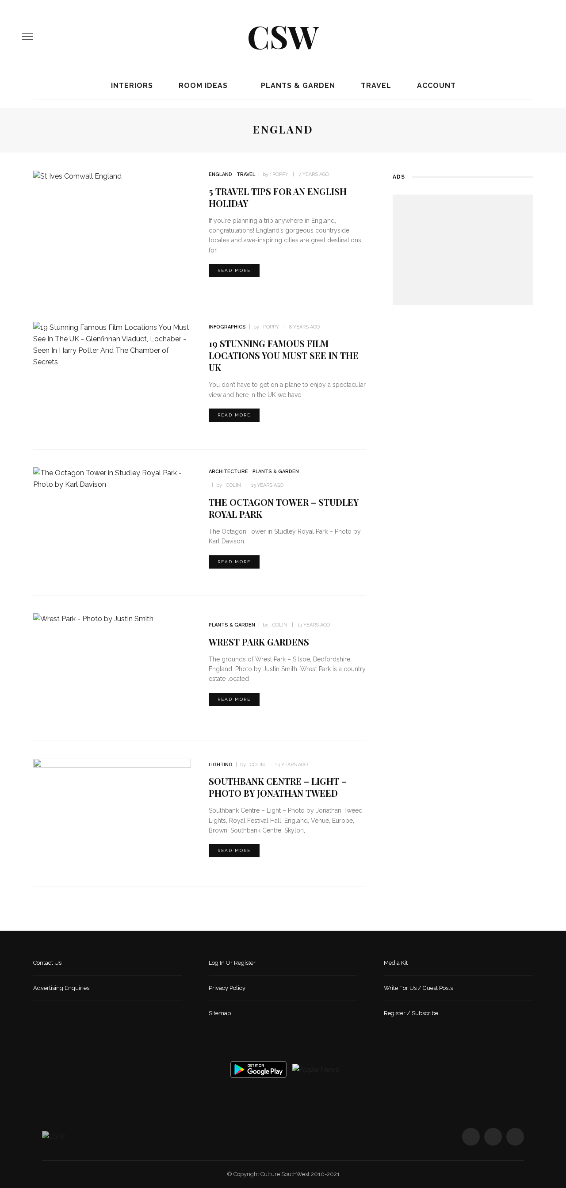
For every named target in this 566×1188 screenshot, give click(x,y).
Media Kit (396, 962)
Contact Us (47, 962)
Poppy (280, 174)
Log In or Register (232, 962)
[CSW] (54, 1136)
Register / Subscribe (411, 1013)
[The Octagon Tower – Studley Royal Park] (112, 478)
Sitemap (220, 1013)
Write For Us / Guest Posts (418, 988)
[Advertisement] (463, 250)
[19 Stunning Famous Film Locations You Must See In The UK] (112, 344)
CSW (283, 36)
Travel (375, 85)
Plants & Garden (297, 85)
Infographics (227, 327)
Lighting (221, 765)
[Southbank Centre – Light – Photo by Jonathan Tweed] (112, 813)
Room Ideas (202, 85)
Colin (233, 485)
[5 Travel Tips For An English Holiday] (77, 176)
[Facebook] (510, 36)
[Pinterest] (540, 36)
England (220, 174)
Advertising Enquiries (61, 988)
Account (435, 85)
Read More (234, 270)
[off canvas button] (27, 36)
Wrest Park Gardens (259, 642)
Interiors (131, 85)
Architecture (228, 471)
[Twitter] (525, 36)
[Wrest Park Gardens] (93, 619)
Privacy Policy (227, 988)
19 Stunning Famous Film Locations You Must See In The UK (284, 355)
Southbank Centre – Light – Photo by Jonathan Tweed (278, 787)
